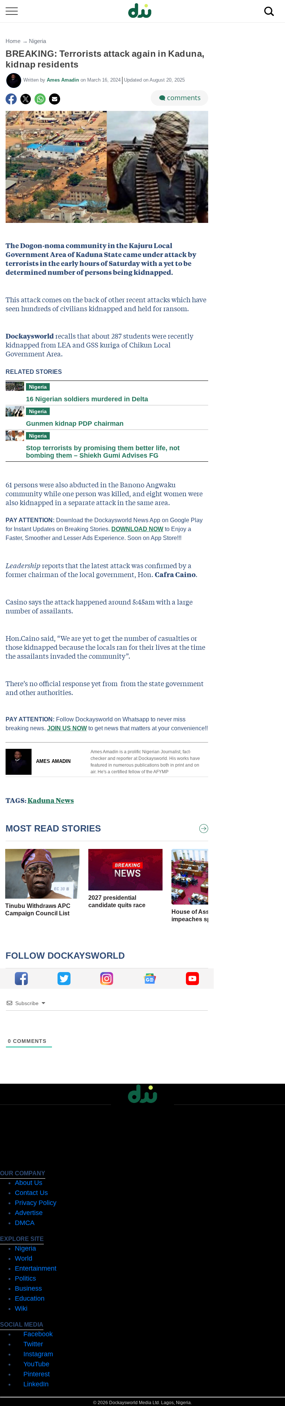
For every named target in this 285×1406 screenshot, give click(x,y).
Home (13, 41)
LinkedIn (36, 1384)
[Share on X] (25, 99)
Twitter (33, 1344)
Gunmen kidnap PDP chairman (75, 423)
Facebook (38, 1334)
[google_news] (149, 978)
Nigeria (37, 41)
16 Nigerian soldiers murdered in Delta (87, 399)
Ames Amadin (64, 80)
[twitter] (64, 978)
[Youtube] (192, 978)
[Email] (54, 99)
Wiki (21, 1308)
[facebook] (21, 978)
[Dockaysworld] (142, 11)
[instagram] (106, 978)
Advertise (29, 1212)
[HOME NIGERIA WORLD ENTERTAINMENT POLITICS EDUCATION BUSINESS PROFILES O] (142, 11)
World (23, 1258)
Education (30, 1298)
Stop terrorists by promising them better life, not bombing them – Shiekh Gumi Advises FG (103, 451)
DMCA (25, 1222)
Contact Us (31, 1192)
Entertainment (35, 1268)
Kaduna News (50, 800)
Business (28, 1288)
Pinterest (36, 1374)
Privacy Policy (35, 1202)
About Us (28, 1182)
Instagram (38, 1354)
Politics (25, 1278)
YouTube (36, 1364)
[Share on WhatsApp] (40, 99)
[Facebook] (11, 99)
